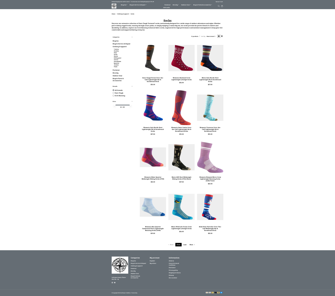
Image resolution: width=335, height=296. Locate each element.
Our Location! (173, 278)
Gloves (116, 59)
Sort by (203, 36)
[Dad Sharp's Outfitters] (114, 6)
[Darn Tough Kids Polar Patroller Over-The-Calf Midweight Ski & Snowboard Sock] (210, 206)
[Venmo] (221, 293)
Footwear (167, 5)
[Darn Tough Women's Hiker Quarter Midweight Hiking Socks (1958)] (153, 157)
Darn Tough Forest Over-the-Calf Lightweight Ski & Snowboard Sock (152, 79)
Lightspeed (140, 292)
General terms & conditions (174, 264)
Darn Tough (119, 93)
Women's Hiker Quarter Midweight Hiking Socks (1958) (153, 178)
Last (185, 245)
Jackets (116, 65)
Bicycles (116, 41)
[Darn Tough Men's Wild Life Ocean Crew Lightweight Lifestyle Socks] (181, 206)
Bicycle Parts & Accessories (118, 79)
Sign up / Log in (219, 1)
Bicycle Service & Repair (121, 44)
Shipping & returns (175, 273)
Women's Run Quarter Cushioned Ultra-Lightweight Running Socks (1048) (153, 228)
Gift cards (166, 7)
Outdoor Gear (117, 76)
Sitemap (171, 275)
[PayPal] (212, 293)
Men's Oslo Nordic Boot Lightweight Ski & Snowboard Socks (210, 79)
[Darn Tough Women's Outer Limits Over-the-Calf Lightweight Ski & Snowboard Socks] (181, 107)
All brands (119, 90)
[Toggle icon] (218, 6)
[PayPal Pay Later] (218, 293)
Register (152, 261)
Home (113, 14)
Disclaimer (172, 267)
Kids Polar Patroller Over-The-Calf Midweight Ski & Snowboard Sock (210, 228)
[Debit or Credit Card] (215, 293)
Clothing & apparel (123, 14)
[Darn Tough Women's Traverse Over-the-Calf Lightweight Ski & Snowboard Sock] (210, 107)
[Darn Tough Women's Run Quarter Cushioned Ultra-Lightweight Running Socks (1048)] (153, 206)
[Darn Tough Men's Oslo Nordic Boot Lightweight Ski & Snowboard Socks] (210, 58)
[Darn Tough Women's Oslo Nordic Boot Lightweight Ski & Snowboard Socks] (153, 107)
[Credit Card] (210, 293)
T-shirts (116, 49)
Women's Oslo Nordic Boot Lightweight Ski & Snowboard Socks (153, 129)
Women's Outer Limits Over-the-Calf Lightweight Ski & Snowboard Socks (181, 129)
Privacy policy (173, 270)
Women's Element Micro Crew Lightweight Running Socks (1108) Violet (210, 179)
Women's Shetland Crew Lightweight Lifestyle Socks (181, 79)
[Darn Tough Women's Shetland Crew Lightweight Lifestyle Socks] (181, 58)
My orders (153, 263)
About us (171, 261)
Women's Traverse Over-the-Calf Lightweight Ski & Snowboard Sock (210, 129)
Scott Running (120, 96)
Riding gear (117, 58)
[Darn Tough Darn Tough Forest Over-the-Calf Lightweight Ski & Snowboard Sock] (153, 58)
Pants (115, 66)
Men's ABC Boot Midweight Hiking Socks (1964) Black (181, 178)
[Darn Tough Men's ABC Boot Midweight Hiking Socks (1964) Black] (181, 157)
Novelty (115, 73)
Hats (115, 53)
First (178, 245)
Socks (115, 54)
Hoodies (116, 51)
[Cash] (207, 293)
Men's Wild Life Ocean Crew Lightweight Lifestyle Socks (181, 228)
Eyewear (116, 63)
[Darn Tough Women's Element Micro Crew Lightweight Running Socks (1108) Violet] (210, 157)
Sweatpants (117, 61)
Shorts (116, 56)
